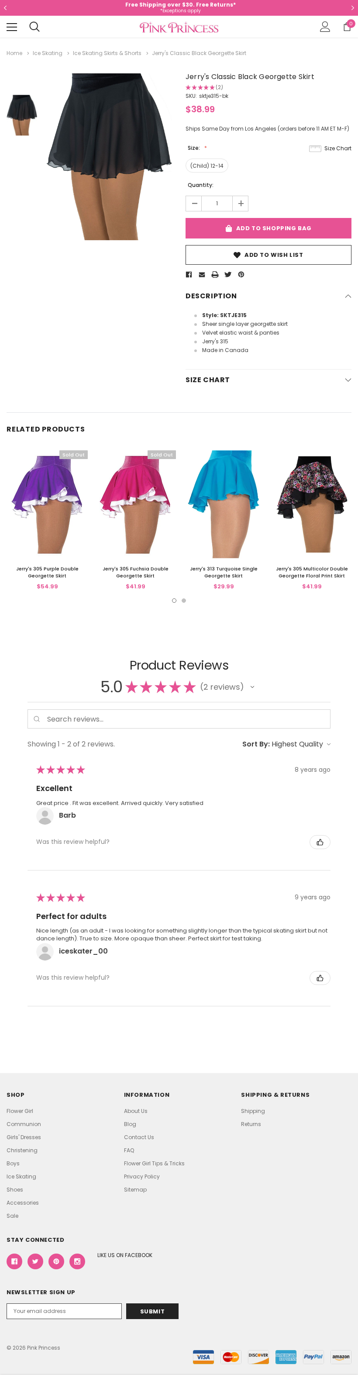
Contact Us (139, 1137)
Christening (22, 1150)
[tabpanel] (47, 520)
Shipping (253, 1111)
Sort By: (256, 744)
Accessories (23, 1202)
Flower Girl (20, 1111)
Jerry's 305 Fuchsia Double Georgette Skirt (136, 572)
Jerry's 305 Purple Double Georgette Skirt (47, 572)
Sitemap (135, 1189)
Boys (13, 1163)
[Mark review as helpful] (320, 842)
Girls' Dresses (24, 1137)
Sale (12, 1216)
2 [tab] (184, 600)
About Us (136, 1111)
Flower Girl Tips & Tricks (154, 1163)
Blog (130, 1124)
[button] (252, 687)
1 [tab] (174, 600)
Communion (24, 1124)
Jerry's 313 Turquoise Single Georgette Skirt (224, 572)
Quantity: (200, 185)
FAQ (129, 1150)
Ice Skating (21, 1176)
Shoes (15, 1189)
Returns (251, 1124)
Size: (194, 148)
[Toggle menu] (12, 27)
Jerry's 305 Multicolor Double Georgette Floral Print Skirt (312, 572)
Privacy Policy (142, 1176)
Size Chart (337, 148)
